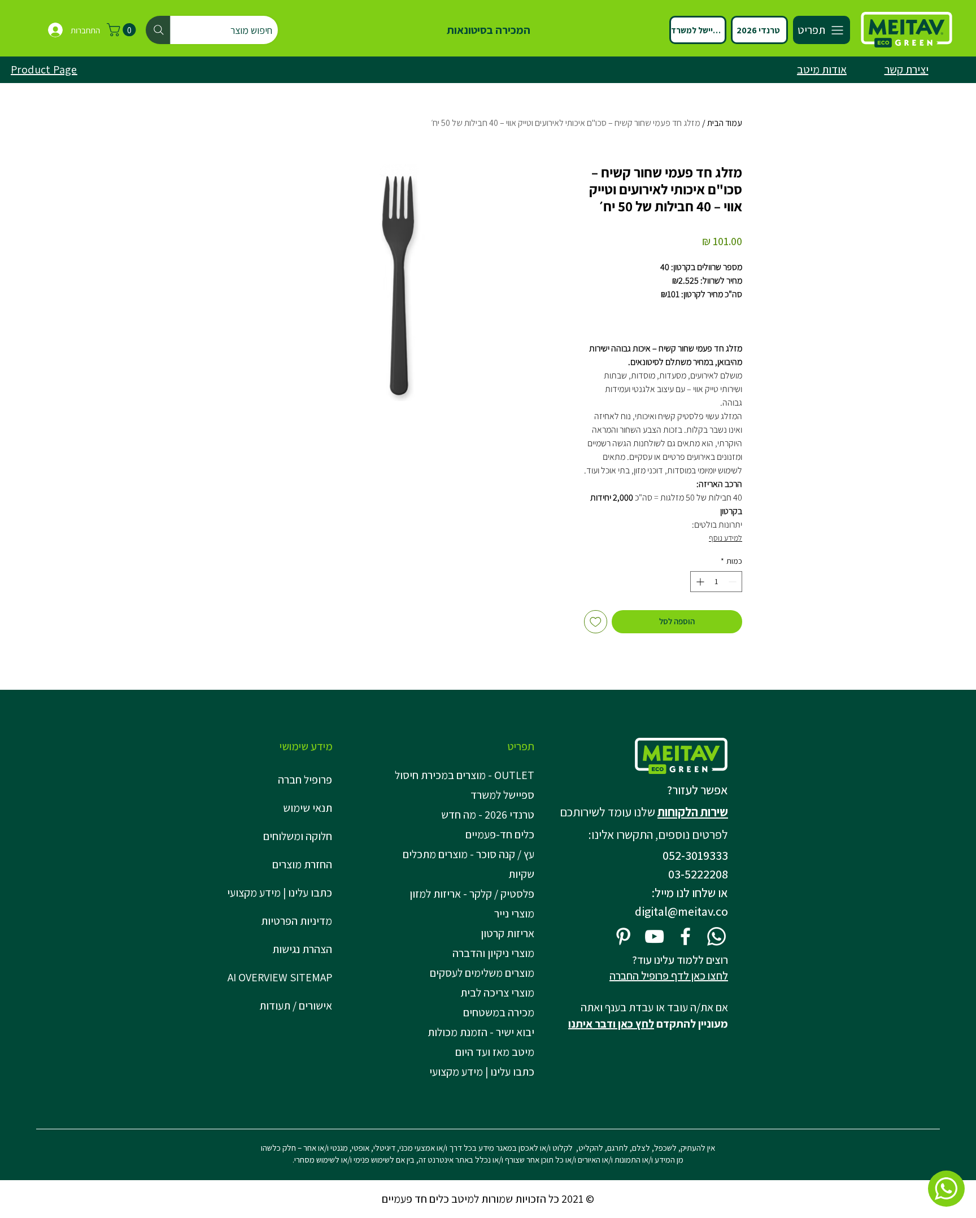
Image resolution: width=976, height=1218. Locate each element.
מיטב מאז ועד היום (494, 1052)
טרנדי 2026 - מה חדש (487, 814)
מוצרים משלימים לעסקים (482, 972)
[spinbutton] (716, 581)
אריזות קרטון (507, 933)
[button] (123, 29)
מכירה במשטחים (498, 1012)
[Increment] (699, 581)
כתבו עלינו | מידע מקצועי (279, 892)
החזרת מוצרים (302, 864)
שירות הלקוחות (692, 812)
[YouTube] (654, 936)
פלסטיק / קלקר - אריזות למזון (471, 893)
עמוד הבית (724, 123)
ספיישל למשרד (502, 795)
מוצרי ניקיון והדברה (493, 953)
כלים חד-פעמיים (499, 834)
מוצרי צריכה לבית (497, 992)
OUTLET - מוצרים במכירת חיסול (466, 775)
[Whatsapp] (716, 936)
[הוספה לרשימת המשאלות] (595, 621)
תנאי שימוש (307, 808)
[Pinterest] (623, 936)
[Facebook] (685, 936)
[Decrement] (733, 581)
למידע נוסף (725, 538)
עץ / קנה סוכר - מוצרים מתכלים (468, 854)
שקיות (521, 874)
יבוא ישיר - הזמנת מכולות (481, 1032)
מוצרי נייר (514, 913)
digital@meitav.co (681, 911)
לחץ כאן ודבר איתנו (611, 1023)
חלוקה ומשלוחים (297, 836)
